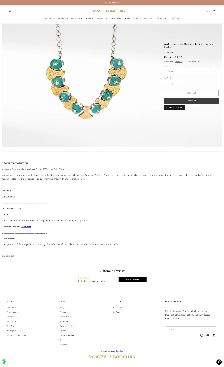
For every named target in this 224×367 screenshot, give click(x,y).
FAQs (62, 307)
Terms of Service (67, 335)
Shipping (178, 61)
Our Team (116, 312)
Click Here (26, 226)
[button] (10, 11)
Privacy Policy (66, 312)
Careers (63, 330)
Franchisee (12, 316)
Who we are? (118, 307)
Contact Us (12, 307)
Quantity (167, 77)
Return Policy (65, 316)
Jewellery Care (13, 312)
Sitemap (63, 344)
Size (165, 66)
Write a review (132, 279)
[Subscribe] (213, 328)
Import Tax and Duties (17, 335)
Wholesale (11, 321)
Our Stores (11, 326)
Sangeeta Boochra (115, 351)
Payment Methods (68, 326)
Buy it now (191, 101)
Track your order (14, 330)
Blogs (62, 340)
